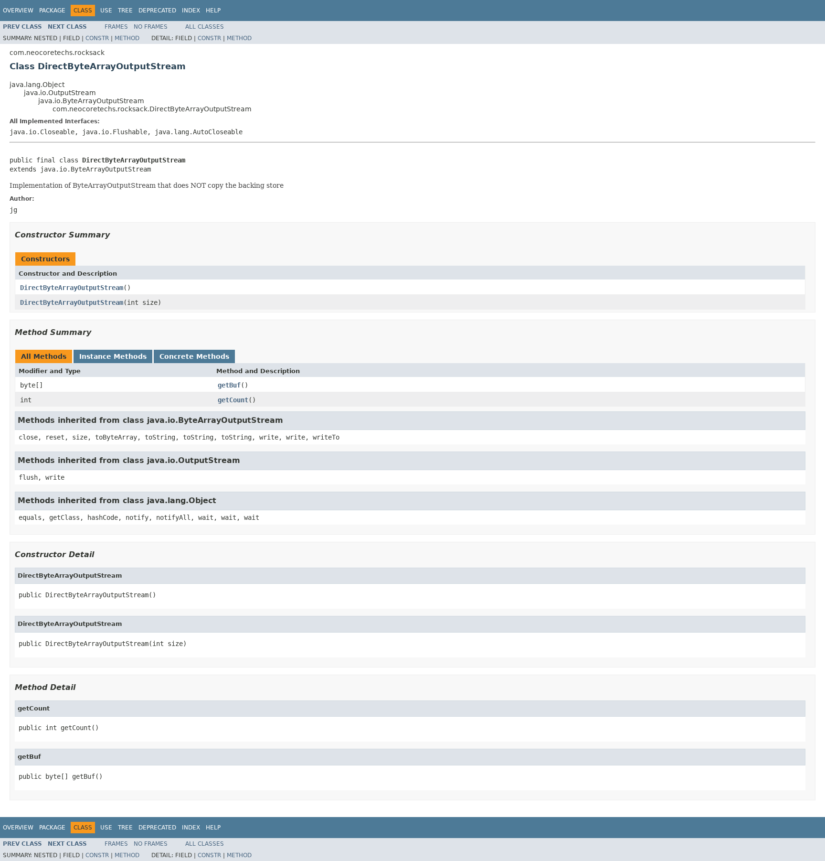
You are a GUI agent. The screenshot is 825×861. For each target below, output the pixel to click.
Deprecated (157, 10)
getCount (233, 400)
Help (213, 10)
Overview (18, 10)
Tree (125, 10)
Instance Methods (113, 356)
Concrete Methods (194, 356)
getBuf (229, 385)
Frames (116, 26)
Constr (97, 38)
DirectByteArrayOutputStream (71, 287)
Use (106, 10)
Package (52, 10)
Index (191, 10)
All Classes (204, 26)
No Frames (151, 26)
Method (127, 38)
